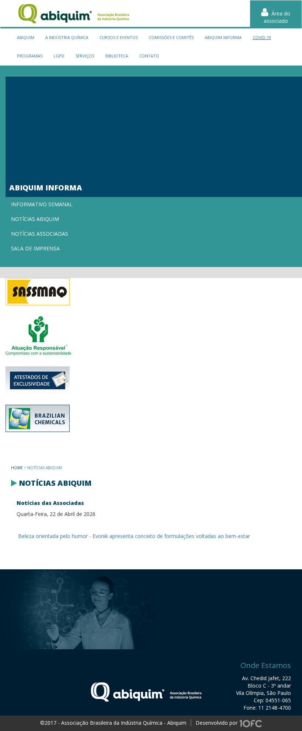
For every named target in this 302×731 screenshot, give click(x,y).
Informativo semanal (42, 204)
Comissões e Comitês (171, 37)
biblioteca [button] (116, 56)
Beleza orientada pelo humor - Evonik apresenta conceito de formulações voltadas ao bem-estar (133, 536)
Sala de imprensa (35, 248)
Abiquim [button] (25, 37)
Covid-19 (262, 37)
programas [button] (29, 56)
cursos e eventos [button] (118, 37)
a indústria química (66, 37)
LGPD (58, 56)
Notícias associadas (39, 233)
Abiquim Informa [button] (223, 37)
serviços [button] (85, 56)
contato (149, 56)
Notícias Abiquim (35, 218)
